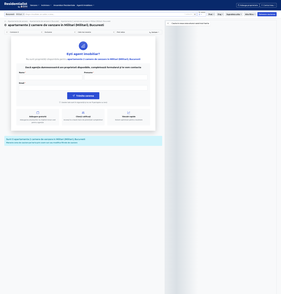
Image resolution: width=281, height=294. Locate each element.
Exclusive (48, 32)
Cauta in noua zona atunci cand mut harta (190, 23)
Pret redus (121, 32)
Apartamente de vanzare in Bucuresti (44, 21)
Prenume (89, 72)
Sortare (154, 32)
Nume (22, 72)
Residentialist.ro (15, 5)
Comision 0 (14, 32)
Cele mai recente (84, 32)
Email (22, 83)
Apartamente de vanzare (18, 21)
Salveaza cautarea (267, 14)
